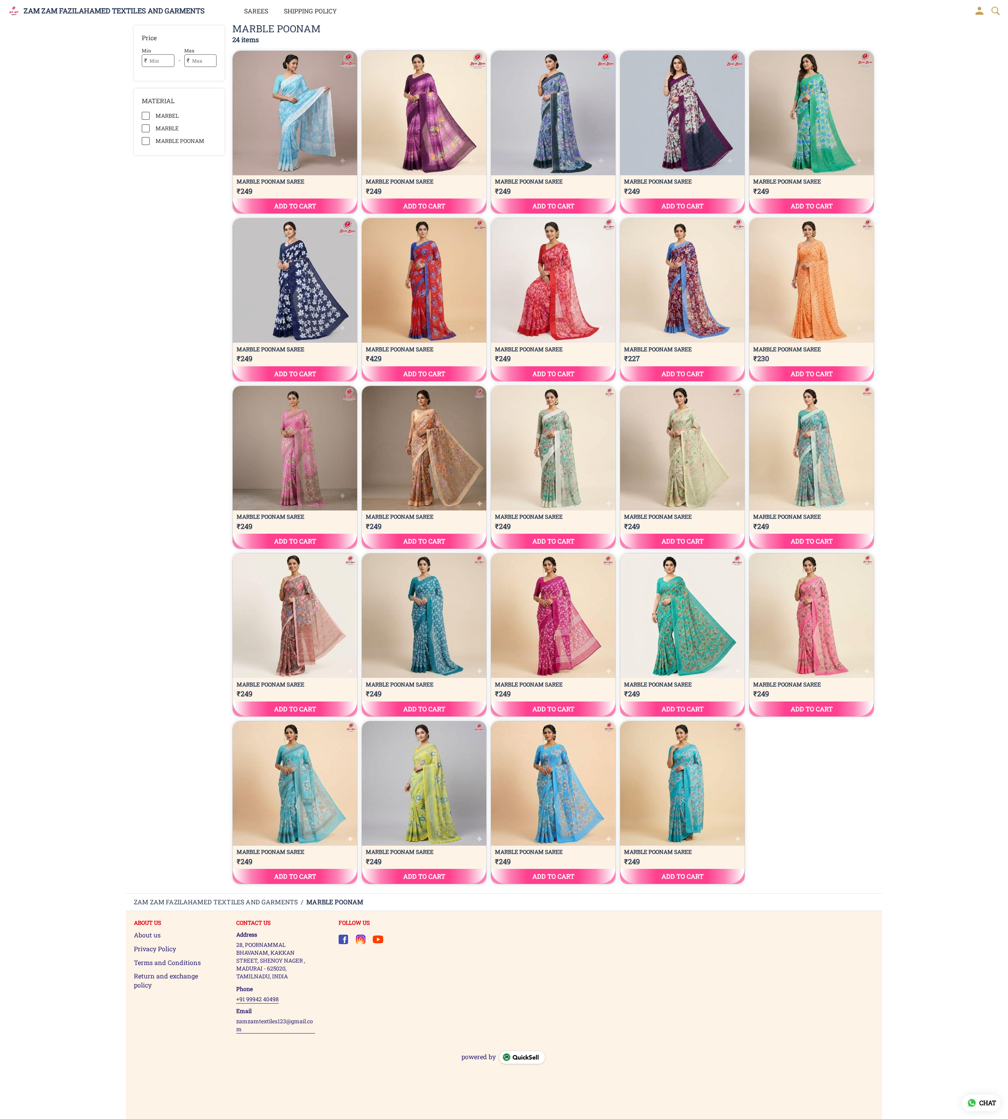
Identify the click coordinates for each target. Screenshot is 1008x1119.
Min (146, 50)
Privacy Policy (155, 949)
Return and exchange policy (166, 980)
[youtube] (378, 939)
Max (189, 50)
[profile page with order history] (980, 11)
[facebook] (343, 939)
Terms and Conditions (167, 962)
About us (147, 935)
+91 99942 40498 (257, 999)
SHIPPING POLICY (310, 11)
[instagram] (360, 939)
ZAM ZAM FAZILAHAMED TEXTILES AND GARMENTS (114, 11)
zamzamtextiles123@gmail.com (274, 1025)
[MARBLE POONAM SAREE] (294, 132)
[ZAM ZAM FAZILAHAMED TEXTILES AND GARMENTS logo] (14, 11)
